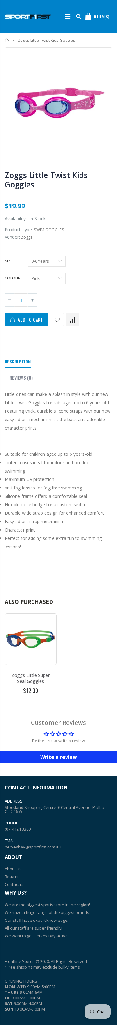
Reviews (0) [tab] (21, 377)
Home (7, 40)
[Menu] (67, 16)
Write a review (58, 757)
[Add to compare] (72, 319)
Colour (13, 278)
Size (9, 261)
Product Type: (19, 229)
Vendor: (12, 237)
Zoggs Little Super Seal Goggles (31, 678)
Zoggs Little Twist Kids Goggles (46, 180)
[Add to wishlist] (57, 319)
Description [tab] (18, 361)
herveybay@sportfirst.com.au (33, 847)
